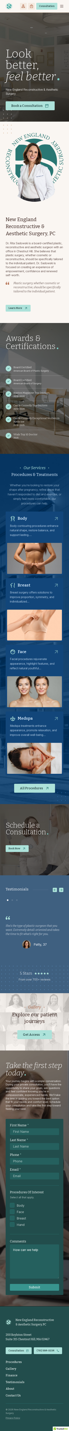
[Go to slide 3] (17, 898)
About (10, 1388)
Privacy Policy (13, 1418)
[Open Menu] (61, 6)
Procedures (14, 1362)
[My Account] (23, 6)
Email (15, 1169)
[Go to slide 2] (12, 898)
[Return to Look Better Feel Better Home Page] (9, 6)
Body (20, 1205)
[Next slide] (61, 890)
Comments (18, 1241)
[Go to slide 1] (7, 898)
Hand (21, 1225)
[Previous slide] (55, 890)
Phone (15, 1154)
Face (20, 1212)
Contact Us (13, 1395)
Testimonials (15, 1382)
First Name (19, 1125)
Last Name (19, 1140)
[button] (46, 6)
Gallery (11, 1368)
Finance (11, 1375)
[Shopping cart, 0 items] (31, 6)
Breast (21, 1218)
